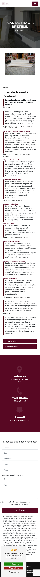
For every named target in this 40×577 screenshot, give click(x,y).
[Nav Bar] (35, 4)
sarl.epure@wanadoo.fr (20, 420)
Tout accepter (14, 564)
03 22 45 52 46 (20, 401)
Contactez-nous (11, 347)
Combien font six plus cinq (12, 475)
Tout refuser (14, 568)
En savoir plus (11, 341)
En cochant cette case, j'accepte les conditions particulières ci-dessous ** (16, 503)
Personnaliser (14, 572)
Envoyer (22, 510)
